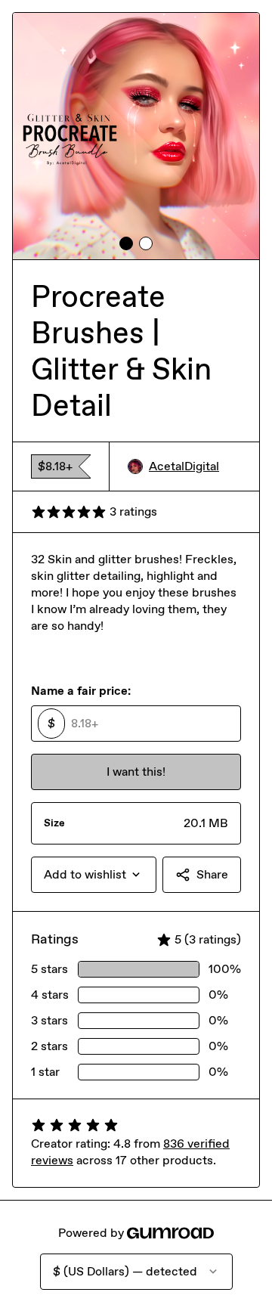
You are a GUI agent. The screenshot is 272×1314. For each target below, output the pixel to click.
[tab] (126, 243)
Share (212, 874)
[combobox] (93, 875)
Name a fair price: (81, 690)
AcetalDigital (184, 466)
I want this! (136, 771)
